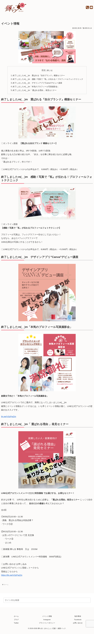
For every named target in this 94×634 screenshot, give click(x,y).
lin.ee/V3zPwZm (8, 416)
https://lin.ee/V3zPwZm (11, 575)
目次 (44, 70)
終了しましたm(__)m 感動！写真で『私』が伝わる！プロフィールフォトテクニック (48, 79)
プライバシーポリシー (47, 623)
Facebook (77, 619)
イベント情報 (47, 616)
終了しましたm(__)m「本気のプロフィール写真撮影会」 (36, 87)
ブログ (16, 619)
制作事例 (78, 616)
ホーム (16, 616)
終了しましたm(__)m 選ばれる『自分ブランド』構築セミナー (39, 75)
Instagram (47, 619)
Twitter (16, 623)
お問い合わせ (78, 623)
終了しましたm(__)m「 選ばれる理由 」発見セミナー (35, 90)
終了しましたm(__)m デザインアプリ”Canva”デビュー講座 (37, 83)
